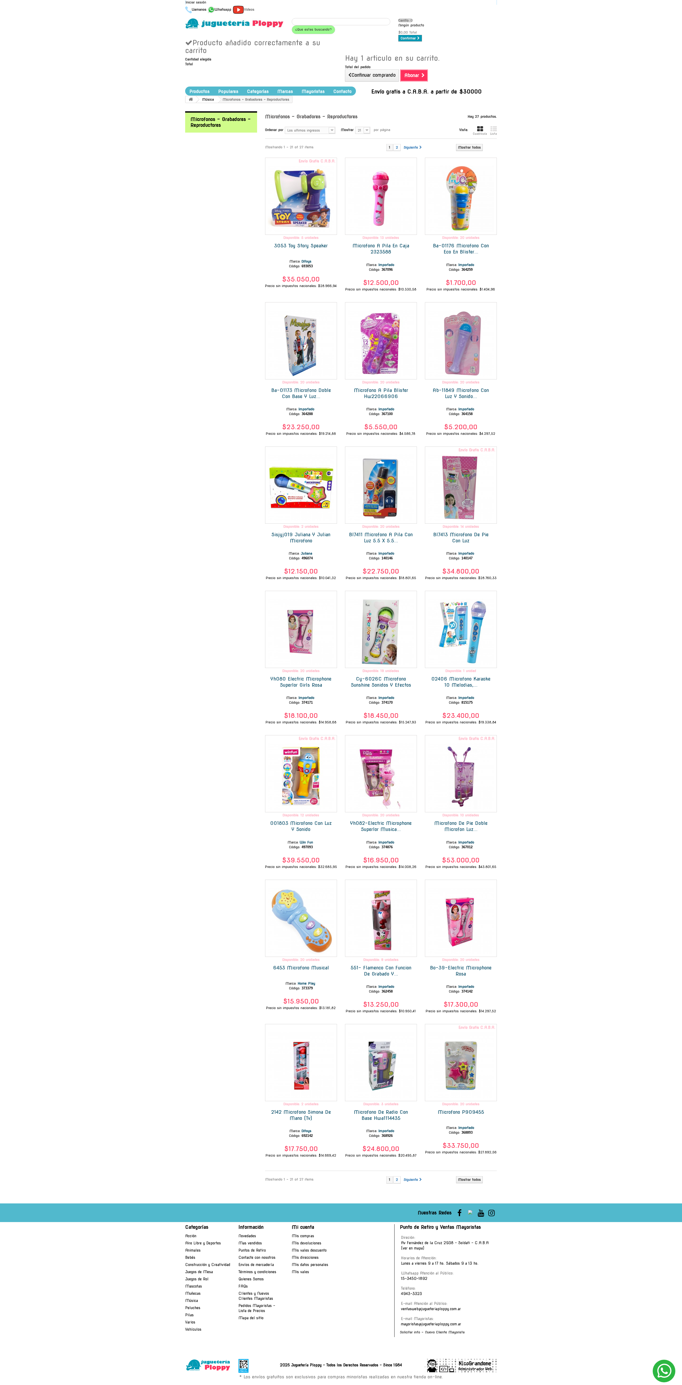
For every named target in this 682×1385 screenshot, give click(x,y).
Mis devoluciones (306, 1243)
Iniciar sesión (195, 2)
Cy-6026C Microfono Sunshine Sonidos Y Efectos (381, 682)
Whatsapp (222, 9)
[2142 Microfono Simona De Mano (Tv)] (301, 1065)
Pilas (189, 1315)
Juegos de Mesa (199, 1272)
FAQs (243, 1286)
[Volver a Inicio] (191, 99)
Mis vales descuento (309, 1250)
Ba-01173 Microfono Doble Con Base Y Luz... (301, 393)
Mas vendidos (250, 1243)
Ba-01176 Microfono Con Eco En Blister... (461, 249)
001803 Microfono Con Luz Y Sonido (301, 826)
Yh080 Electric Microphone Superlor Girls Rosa (300, 682)
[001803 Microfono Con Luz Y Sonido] (301, 776)
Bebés (190, 1257)
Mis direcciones (305, 1257)
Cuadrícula (480, 134)
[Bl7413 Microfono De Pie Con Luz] (461, 487)
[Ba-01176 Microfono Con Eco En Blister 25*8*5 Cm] (461, 199)
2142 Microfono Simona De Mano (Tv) (301, 1115)
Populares (228, 91)
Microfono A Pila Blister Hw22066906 (381, 393)
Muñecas (193, 1293)
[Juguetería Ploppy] (234, 23)
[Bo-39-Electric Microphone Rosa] (461, 921)
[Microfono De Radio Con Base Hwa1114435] (381, 1065)
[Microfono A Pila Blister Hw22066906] (381, 343)
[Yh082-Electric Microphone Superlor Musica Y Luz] (381, 776)
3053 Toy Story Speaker (301, 245)
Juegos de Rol (197, 1279)
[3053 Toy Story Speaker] (301, 199)
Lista (493, 134)
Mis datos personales (310, 1265)
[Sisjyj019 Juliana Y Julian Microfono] (301, 487)
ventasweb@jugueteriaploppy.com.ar (431, 1309)
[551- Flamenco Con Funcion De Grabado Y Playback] (381, 921)
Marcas (285, 91)
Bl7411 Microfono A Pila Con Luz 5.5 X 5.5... (381, 537)
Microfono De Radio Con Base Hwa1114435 (381, 1115)
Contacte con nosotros (256, 1257)
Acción (190, 1236)
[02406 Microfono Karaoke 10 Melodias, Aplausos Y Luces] (461, 632)
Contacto (342, 91)
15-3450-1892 (414, 1278)
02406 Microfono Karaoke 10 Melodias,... (460, 682)
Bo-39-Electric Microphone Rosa (461, 971)
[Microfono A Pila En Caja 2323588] (381, 199)
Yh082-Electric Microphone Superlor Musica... (381, 826)
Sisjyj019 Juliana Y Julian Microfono (300, 537)
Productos (199, 91)
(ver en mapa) (412, 1248)
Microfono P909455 (461, 1112)
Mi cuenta (303, 1227)
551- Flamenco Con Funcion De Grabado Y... (381, 971)
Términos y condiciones (257, 1272)
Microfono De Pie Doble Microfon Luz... (461, 826)
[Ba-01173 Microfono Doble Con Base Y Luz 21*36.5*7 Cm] (301, 343)
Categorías (258, 91)
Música (191, 1300)
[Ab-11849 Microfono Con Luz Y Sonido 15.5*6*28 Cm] (461, 343)
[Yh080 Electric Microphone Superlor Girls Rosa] (301, 632)
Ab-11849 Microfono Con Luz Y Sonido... (461, 393)
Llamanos (199, 9)
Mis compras (303, 1236)
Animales (193, 1250)
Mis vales (300, 1272)
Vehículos (193, 1329)
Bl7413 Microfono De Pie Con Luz (461, 537)
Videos (249, 9)
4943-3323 (411, 1294)
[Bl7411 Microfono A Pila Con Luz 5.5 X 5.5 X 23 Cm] (381, 487)
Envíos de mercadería (256, 1265)
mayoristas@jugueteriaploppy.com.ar (431, 1324)
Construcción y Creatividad (207, 1265)
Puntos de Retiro (252, 1250)
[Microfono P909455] (461, 1065)
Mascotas (193, 1286)
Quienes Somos (251, 1279)
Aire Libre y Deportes (203, 1243)
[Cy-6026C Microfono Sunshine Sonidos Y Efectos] (381, 632)
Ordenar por (274, 130)
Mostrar (347, 130)
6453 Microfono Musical (301, 967)
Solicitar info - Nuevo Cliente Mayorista (432, 1332)
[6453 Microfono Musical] (301, 921)
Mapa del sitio (250, 1318)
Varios (190, 1322)
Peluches (192, 1308)
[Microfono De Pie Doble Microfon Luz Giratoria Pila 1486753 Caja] (461, 776)
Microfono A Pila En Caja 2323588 (380, 249)
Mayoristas (313, 91)
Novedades (247, 1236)
